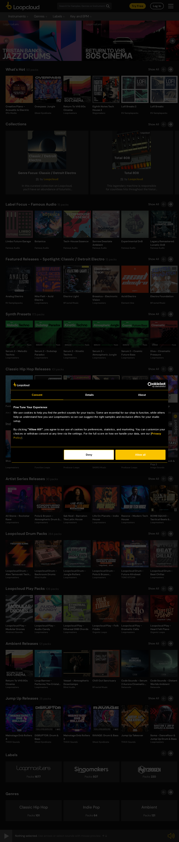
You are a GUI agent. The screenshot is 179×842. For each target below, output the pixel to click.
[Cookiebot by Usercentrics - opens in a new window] (150, 384)
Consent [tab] (37, 394)
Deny (89, 454)
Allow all (140, 454)
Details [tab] (89, 394)
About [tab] (142, 394)
